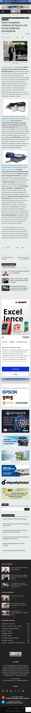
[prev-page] (14, 294)
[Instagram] (3, 691)
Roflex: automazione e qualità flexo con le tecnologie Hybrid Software (19, 280)
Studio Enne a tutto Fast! (17, 595)
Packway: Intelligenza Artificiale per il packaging (14, 519)
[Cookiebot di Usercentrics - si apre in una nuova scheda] (22, 337)
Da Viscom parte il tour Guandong (8, 258)
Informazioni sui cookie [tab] (23, 341)
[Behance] (7, 691)
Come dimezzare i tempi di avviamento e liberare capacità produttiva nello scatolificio (19, 288)
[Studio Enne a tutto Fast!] (6, 598)
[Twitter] (19, 691)
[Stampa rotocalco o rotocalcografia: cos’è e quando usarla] (6, 613)
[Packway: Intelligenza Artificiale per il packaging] (6, 273)
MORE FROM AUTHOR (9, 267)
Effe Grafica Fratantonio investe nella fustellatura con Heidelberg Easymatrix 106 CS (16, 537)
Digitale (27, 17)
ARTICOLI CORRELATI (9, 264)
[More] (22, 37)
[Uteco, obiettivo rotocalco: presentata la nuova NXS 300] (6, 605)
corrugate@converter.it (22, 680)
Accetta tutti (15, 369)
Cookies (10, 708)
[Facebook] (15, 691)
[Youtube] (23, 691)
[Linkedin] (11, 691)
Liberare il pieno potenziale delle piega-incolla (14, 550)
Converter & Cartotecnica (11, 15)
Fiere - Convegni (5, 19)
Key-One (23, 711)
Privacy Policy (16, 708)
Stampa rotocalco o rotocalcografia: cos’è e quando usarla (19, 612)
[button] (2, 12)
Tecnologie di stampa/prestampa (18, 17)
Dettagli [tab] (12, 341)
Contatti (22, 708)
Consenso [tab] (5, 341)
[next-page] (16, 294)
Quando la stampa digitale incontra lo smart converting (13, 544)
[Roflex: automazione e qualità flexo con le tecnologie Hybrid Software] (6, 280)
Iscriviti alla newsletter (17, 697)
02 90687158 (16, 678)
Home (3, 15)
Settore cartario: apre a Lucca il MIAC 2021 (23, 258)
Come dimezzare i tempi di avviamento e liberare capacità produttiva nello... (19, 585)
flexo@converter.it (10, 680)
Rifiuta (15, 374)
